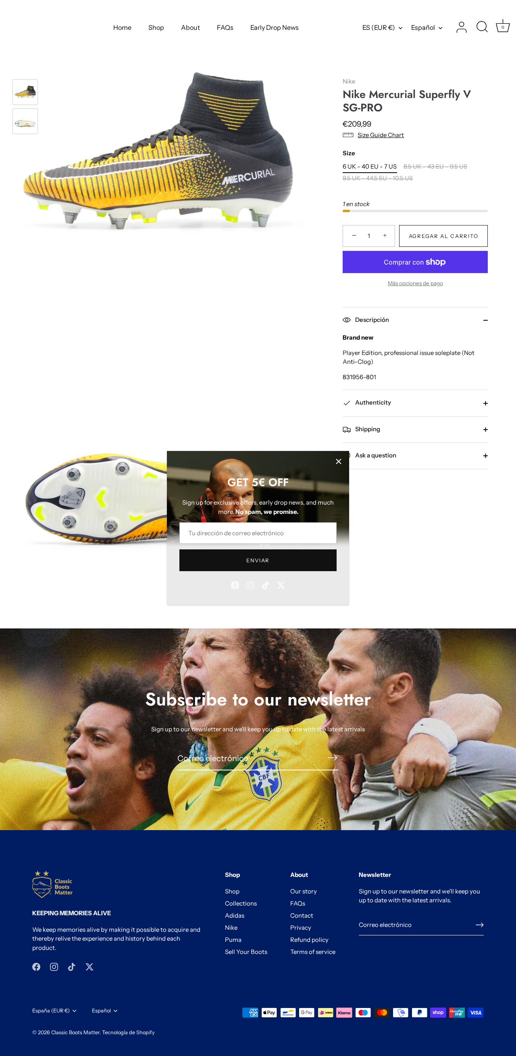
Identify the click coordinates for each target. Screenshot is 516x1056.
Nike (349, 81)
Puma (233, 939)
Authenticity (372, 402)
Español (423, 27)
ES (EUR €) (378, 27)
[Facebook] (235, 585)
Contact (301, 915)
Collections (241, 903)
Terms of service (312, 952)
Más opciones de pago (415, 283)
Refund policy (309, 939)
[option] (25, 93)
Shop (156, 27)
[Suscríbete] (332, 757)
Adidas (234, 915)
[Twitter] (281, 585)
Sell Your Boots (246, 952)
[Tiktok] (266, 585)
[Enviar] (480, 925)
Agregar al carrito (443, 236)
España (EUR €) (51, 1011)
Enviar (258, 560)
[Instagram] (250, 585)
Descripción (371, 319)
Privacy (300, 927)
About (190, 27)
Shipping (367, 429)
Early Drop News (274, 27)
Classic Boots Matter (75, 1032)
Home (122, 27)
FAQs (225, 27)
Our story (303, 891)
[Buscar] (482, 27)
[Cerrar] (338, 461)
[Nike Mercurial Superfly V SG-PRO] (25, 92)
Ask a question (375, 455)
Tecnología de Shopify (128, 1032)
